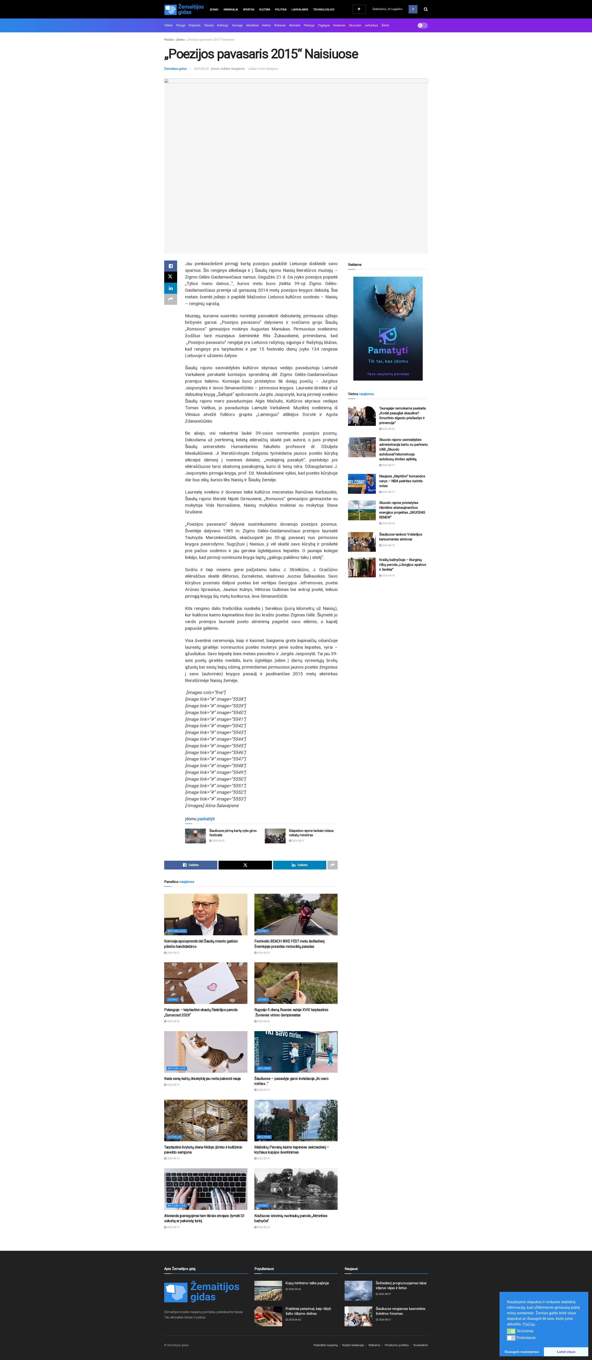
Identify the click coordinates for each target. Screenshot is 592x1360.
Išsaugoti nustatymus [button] (522, 1352)
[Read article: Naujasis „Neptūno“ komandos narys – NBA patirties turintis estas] (362, 484)
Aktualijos (177, 931)
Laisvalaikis (300, 9)
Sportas (248, 9)
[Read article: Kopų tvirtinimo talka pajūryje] (268, 1291)
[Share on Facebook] (170, 266)
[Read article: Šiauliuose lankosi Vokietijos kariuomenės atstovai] (362, 542)
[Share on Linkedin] (170, 288)
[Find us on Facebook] (413, 9)
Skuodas (355, 25)
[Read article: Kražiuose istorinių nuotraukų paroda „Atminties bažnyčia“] (296, 1189)
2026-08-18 (263, 1227)
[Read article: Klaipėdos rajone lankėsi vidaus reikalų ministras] (275, 836)
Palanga (309, 25)
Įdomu (214, 9)
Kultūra (264, 9)
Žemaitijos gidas (175, 68)
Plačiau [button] (529, 1324)
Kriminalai (231, 9)
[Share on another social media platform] (170, 299)
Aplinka (264, 1068)
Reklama (374, 1345)
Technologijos (323, 9)
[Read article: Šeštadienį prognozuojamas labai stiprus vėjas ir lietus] (358, 1291)
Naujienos (238, 68)
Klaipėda (194, 25)
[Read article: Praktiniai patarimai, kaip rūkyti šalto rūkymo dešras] (268, 1316)
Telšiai (168, 25)
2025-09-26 (294, 1289)
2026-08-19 (172, 1084)
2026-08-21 (218, 840)
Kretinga (222, 25)
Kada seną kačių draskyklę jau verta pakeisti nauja (202, 1078)
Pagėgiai (324, 25)
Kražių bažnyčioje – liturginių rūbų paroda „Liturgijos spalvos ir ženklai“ (402, 565)
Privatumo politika (397, 1345)
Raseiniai (339, 25)
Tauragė (237, 25)
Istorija (174, 1137)
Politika (281, 9)
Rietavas (280, 25)
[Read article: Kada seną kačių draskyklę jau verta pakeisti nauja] (205, 1052)
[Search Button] (426, 9)
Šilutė (385, 25)
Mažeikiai (252, 25)
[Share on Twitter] (170, 277)
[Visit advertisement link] (388, 329)
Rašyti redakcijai (353, 1345)
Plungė (180, 25)
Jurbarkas (371, 25)
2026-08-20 (263, 952)
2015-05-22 (201, 68)
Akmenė (294, 25)
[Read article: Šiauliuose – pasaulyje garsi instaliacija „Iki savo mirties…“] (296, 1052)
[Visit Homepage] (184, 9)
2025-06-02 (294, 1319)
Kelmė (266, 25)
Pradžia (169, 39)
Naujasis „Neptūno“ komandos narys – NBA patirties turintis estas (402, 481)
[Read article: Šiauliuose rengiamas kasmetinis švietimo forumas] (358, 1316)
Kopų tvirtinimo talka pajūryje (307, 1283)
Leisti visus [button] (566, 1352)
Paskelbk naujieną (326, 1345)
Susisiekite (420, 1345)
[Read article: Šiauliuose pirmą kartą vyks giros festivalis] (195, 836)
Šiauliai (209, 25)
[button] (511, 1331)
